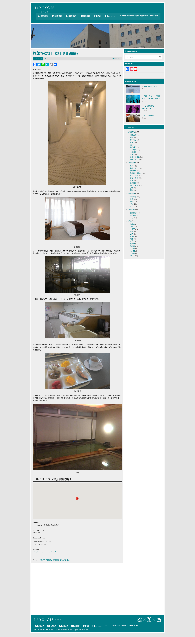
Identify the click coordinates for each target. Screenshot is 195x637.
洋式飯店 (49, 560)
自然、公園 (134, 176)
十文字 (132, 229)
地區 (99, 16)
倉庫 (131, 180)
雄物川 (132, 236)
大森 (131, 241)
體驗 (131, 190)
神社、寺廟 (134, 185)
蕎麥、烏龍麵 (135, 157)
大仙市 (132, 249)
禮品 (131, 204)
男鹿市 (132, 253)
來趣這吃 (44, 16)
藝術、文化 (134, 168)
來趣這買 (72, 16)
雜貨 (131, 202)
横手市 (42, 560)
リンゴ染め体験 (149, 116)
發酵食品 (133, 140)
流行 (131, 206)
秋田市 (132, 244)
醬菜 (131, 138)
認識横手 (133, 197)
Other (132, 256)
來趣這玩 (58, 16)
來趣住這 (86, 16)
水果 (131, 142)
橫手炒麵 (133, 135)
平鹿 (131, 231)
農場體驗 (133, 183)
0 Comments (116, 59)
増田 (131, 227)
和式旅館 (133, 213)
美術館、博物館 (135, 173)
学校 (131, 188)
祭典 (131, 166)
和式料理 (133, 147)
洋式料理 (133, 150)
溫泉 (61, 560)
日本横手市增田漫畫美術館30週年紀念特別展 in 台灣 (139, 16)
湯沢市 (132, 251)
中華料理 (133, 152)
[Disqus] (77, 589)
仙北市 (132, 246)
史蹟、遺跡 (134, 178)
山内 (131, 234)
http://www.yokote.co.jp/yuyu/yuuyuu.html (49, 552)
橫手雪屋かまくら (150, 86)
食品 (131, 199)
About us (111, 16)
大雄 (131, 239)
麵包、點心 (134, 159)
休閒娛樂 (56, 560)
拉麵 (131, 155)
